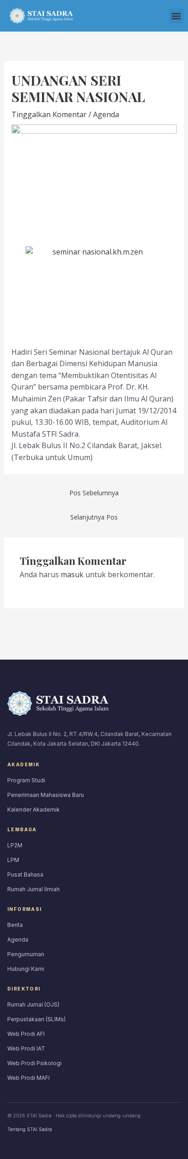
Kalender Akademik (33, 809)
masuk (72, 574)
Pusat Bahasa (25, 874)
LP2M (14, 845)
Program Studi (26, 780)
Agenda (106, 114)
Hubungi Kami (25, 968)
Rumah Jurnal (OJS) (33, 1004)
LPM (13, 859)
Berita (15, 924)
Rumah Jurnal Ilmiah (33, 889)
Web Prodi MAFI (28, 1077)
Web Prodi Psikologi (34, 1063)
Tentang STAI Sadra (29, 1129)
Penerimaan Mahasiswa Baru (45, 794)
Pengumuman (25, 954)
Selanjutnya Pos (94, 517)
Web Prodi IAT (26, 1048)
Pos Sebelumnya (94, 492)
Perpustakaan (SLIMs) (36, 1019)
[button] (176, 15)
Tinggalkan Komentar (49, 114)
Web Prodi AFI (26, 1033)
